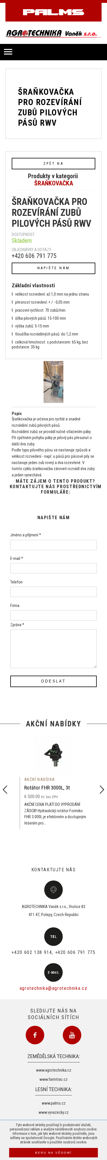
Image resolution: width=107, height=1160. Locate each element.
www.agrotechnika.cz (53, 1070)
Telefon (16, 582)
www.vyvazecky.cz (54, 1112)
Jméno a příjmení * (25, 535)
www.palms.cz (54, 1103)
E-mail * (16, 558)
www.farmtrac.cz (53, 1079)
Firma (14, 605)
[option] (53, 782)
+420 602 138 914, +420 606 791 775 (53, 952)
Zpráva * (17, 624)
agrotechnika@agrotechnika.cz (53, 988)
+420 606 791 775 (34, 255)
